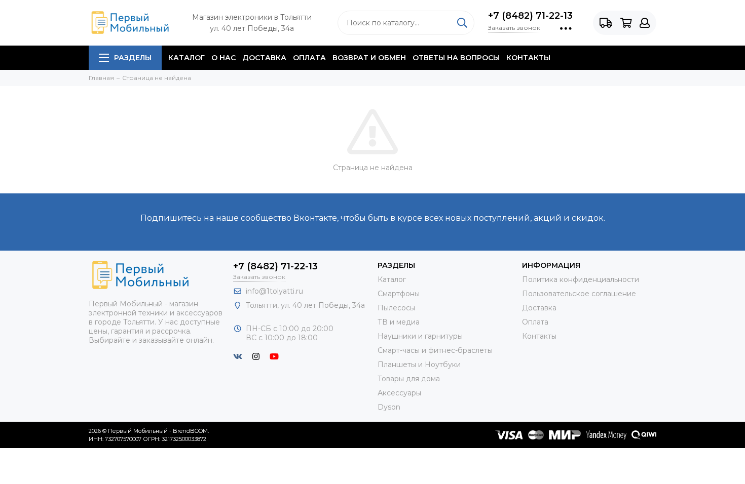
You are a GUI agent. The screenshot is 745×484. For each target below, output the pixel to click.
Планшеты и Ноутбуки (419, 364)
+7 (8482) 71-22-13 (530, 15)
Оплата (309, 57)
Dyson (389, 407)
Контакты (528, 57)
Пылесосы (396, 307)
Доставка (264, 57)
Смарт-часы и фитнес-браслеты (435, 350)
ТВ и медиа (399, 322)
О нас (223, 57)
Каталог (186, 57)
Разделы (133, 57)
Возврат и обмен (369, 57)
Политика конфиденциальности (580, 279)
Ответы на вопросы (456, 57)
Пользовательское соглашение (579, 293)
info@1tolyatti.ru (274, 291)
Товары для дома (409, 378)
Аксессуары (399, 392)
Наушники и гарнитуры (420, 336)
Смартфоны (399, 293)
